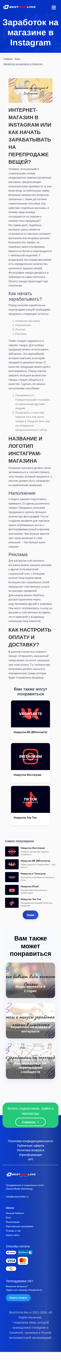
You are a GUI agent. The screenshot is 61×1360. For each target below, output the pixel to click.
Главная (8, 58)
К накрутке (29, 1122)
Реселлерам (13, 1222)
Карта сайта (12, 1235)
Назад (30, 915)
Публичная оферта (30, 1145)
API (30, 1159)
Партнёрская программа (19, 1226)
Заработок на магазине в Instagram (23, 64)
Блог (17, 58)
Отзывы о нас (13, 1230)
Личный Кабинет (15, 1213)
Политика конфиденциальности (30, 1140)
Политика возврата (30, 1150)
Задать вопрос (18, 1297)
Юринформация (30, 1154)
